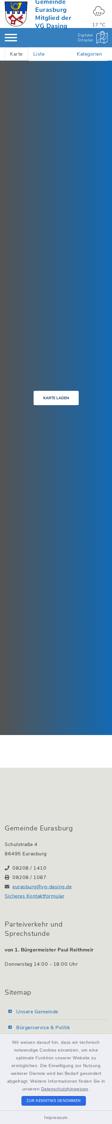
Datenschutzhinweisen (64, 1088)
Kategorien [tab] (89, 54)
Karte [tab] (16, 54)
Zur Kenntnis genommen (53, 1101)
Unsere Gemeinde (37, 1011)
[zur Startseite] (16, 14)
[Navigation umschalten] (11, 37)
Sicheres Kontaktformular (34, 896)
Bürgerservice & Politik (43, 1027)
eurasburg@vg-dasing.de (42, 886)
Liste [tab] (39, 54)
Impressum (56, 1117)
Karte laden (56, 397)
